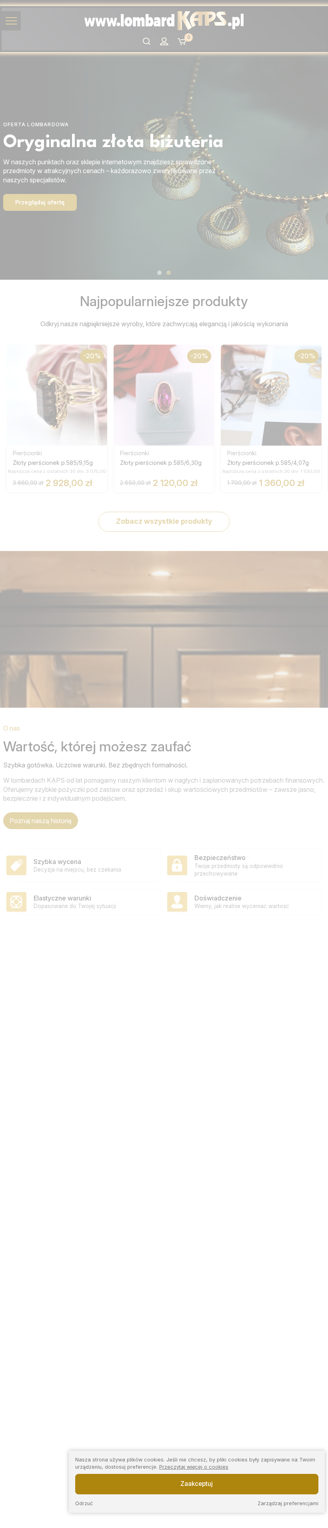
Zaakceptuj (196, 1484)
